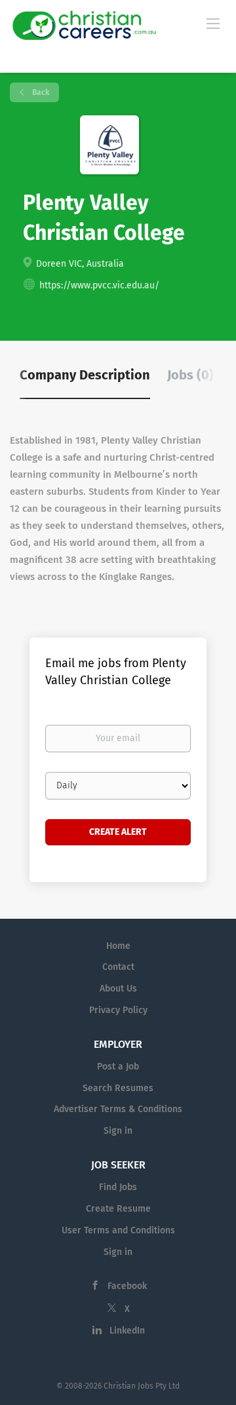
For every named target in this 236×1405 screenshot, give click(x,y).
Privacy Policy (118, 1010)
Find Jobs (118, 1187)
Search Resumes (118, 1088)
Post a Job (118, 1066)
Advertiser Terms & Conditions (118, 1109)
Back (39, 92)
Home (118, 946)
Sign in (118, 1130)
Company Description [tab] (85, 375)
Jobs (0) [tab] (190, 375)
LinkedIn (127, 1330)
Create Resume (118, 1208)
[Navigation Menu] (213, 23)
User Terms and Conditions (118, 1230)
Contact (118, 966)
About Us (118, 988)
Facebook (127, 1286)
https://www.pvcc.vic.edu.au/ (99, 285)
